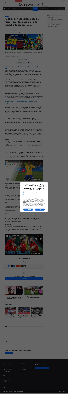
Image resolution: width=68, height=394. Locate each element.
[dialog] (34, 197)
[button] (34, 197)
